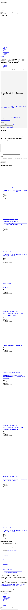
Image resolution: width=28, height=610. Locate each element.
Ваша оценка (4, 140)
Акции (4, 54)
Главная (5, 47)
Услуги (4, 49)
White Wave (5, 187)
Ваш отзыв (3, 143)
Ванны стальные (16, 187)
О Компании (6, 555)
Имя (2, 153)
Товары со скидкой (7, 569)
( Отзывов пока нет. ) (5, 120)
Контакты (5, 53)
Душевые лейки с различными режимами (12, 571)
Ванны (14, 124)
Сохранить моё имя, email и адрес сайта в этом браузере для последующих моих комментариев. (14, 159)
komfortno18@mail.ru (11, 550)
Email (2, 156)
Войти (4, 605)
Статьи (4, 562)
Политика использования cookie (8, 584)
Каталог (5, 48)
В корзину (3, 127)
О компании (6, 52)
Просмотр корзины (10, 127)
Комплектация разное (21, 124)
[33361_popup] (14, 89)
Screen (4, 219)
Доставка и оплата (7, 50)
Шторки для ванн (14, 219)
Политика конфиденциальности (10, 572)
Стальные (9, 283)
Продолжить (8, 591)
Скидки (2, 56)
